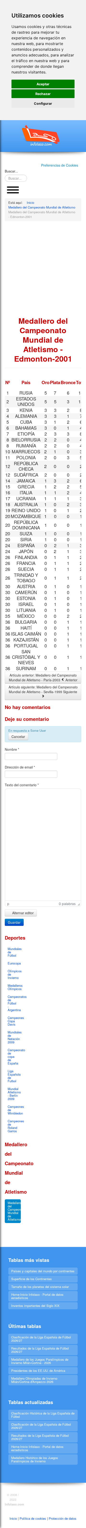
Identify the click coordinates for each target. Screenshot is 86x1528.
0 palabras (67, 904)
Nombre (12, 749)
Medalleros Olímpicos (14, 987)
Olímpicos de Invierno (14, 974)
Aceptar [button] (43, 84)
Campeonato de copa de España (14, 1056)
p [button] (8, 904)
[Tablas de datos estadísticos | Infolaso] (43, 135)
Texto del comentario (22, 784)
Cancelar (18, 736)
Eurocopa (14, 963)
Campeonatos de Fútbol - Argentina (14, 1003)
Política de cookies (33, 1518)
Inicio (13, 1518)
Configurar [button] (43, 103)
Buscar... (11, 171)
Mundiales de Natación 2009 (14, 1037)
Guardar (14, 922)
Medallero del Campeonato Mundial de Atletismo (14, 1211)
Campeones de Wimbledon (14, 1109)
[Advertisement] (43, 268)
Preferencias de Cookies (59, 165)
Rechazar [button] (43, 94)
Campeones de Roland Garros (14, 1126)
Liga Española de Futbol (14, 1076)
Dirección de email (20, 767)
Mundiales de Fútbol (14, 952)
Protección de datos (62, 1518)
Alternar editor (22, 912)
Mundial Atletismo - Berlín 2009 (14, 1094)
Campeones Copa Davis (14, 1021)
